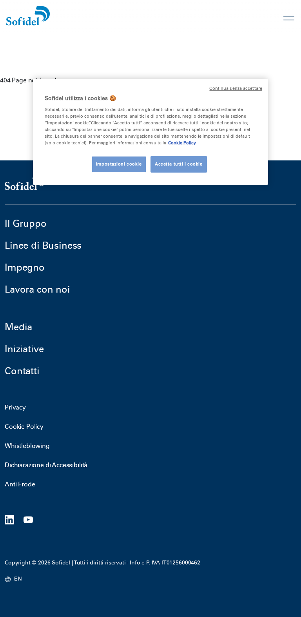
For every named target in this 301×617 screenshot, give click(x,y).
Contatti (22, 371)
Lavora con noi (37, 289)
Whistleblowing (27, 446)
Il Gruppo (26, 223)
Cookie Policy (24, 426)
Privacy (15, 407)
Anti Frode (20, 484)
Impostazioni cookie (119, 164)
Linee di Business (43, 245)
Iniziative (24, 349)
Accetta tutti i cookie (179, 164)
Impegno (25, 267)
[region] (150, 132)
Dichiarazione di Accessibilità (46, 465)
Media (18, 327)
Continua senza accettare (235, 88)
